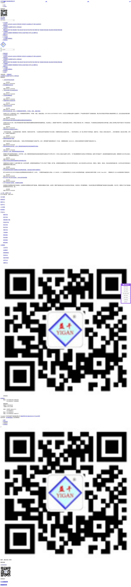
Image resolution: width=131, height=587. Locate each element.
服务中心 (5, 34)
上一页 (2, 193)
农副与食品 (25, 32)
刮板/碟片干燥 (16, 29)
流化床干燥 (22, 29)
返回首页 (3, 18)
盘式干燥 (27, 29)
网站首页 (5, 53)
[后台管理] (37, 416)
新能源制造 (15, 32)
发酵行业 (35, 32)
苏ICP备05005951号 (30, 416)
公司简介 (5, 24)
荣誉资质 (19, 24)
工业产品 (5, 32)
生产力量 (33, 24)
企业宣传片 (38, 24)
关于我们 (5, 54)
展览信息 (19, 27)
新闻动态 (5, 25)
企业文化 (15, 24)
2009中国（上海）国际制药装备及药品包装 (13, 151)
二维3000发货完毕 (7, 105)
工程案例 (5, 31)
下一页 (9, 193)
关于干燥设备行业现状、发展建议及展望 (13, 182)
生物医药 (10, 32)
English (5, 6)
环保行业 (20, 32)
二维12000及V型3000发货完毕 (10, 90)
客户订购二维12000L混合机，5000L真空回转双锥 (15, 177)
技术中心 (15, 27)
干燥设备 (41, 29)
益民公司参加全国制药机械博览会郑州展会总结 (14, 160)
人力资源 (5, 37)
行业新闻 (10, 27)
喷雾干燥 (5, 29)
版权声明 (23, 416)
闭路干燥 (37, 29)
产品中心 (5, 28)
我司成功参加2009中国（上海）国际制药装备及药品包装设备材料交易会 (20, 146)
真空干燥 (10, 29)
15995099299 (4, 564)
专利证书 (24, 24)
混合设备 (51, 29)
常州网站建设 (9, 417)
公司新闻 (5, 27)
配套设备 (60, 29)
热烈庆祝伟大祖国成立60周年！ (11, 129)
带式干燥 (32, 29)
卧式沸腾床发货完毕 (8, 85)
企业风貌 (28, 24)
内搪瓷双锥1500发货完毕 (9, 100)
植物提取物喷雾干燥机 (8, 138)
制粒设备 (46, 29)
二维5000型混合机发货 (8, 79)
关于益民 (5, 22)
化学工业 (31, 32)
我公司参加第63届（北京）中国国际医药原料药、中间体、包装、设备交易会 (21, 111)
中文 (4, 5)
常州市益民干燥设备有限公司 (8, 1)
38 (5, 193)
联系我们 (5, 40)
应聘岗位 (10, 38)
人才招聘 (5, 38)
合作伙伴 (10, 24)
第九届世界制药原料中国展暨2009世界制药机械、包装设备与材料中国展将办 (21, 169)
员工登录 (3, 17)
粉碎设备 (55, 29)
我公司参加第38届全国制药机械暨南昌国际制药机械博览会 (17, 120)
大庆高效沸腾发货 (7, 95)
